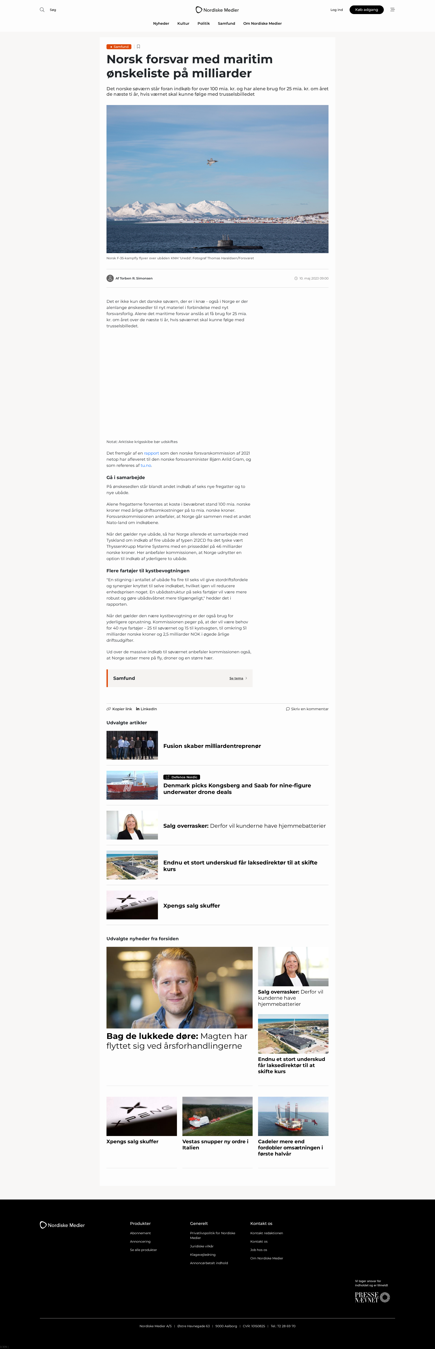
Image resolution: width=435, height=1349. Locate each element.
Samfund (226, 23)
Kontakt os (259, 1241)
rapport (152, 453)
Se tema (236, 678)
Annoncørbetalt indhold (209, 1263)
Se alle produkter (143, 1250)
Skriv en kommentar (310, 709)
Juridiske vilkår (202, 1246)
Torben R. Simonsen (136, 278)
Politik (204, 23)
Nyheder (161, 23)
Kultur (183, 23)
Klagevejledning (203, 1255)
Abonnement (140, 1233)
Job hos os (258, 1250)
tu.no (146, 465)
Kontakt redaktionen (266, 1233)
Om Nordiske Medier (262, 23)
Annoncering (140, 1241)
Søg (53, 10)
